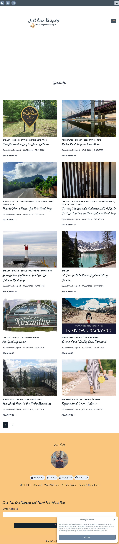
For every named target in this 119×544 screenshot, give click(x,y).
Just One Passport (13, 150)
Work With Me (51, 485)
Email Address (10, 509)
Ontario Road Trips (38, 140)
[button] (114, 519)
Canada (6, 140)
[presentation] (30, 118)
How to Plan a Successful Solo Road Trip (27, 208)
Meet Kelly (25, 485)
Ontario (23, 140)
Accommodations (70, 399)
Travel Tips (8, 204)
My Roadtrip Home (14, 342)
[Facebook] (2, 3)
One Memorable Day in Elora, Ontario (26, 144)
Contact (37, 485)
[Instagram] (13, 3)
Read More (10, 155)
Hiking (15, 140)
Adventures (67, 140)
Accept (87, 537)
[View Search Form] (116, 3)
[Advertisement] (59, 54)
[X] (8, 3)
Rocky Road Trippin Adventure (80, 144)
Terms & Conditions (89, 485)
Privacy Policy (68, 485)
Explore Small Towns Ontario (79, 403)
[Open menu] (113, 21)
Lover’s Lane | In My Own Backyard (84, 342)
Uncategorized (91, 337)
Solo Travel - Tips (92, 140)
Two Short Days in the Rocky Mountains (27, 403)
